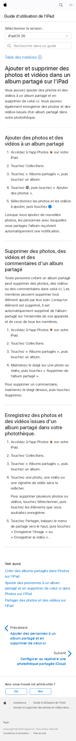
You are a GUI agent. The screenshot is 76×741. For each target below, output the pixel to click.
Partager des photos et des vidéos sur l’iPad (35, 603)
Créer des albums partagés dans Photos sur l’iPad (37, 573)
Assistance (19, 702)
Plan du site (39, 733)
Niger (6, 722)
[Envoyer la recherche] (9, 46)
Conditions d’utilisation (16, 733)
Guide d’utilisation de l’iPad (29, 16)
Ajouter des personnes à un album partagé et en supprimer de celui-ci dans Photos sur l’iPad (37, 588)
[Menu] (71, 5)
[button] (61, 5)
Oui (16, 691)
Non (40, 691)
